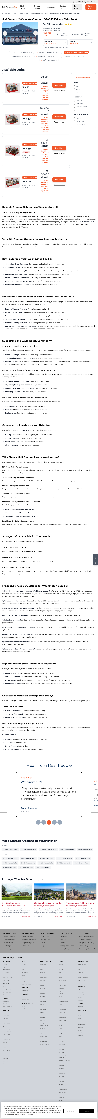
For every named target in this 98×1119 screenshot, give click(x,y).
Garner (42, 985)
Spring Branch (63, 1090)
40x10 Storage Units (28, 858)
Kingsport (80, 997)
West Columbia (82, 983)
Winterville (43, 1047)
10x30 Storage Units (10, 863)
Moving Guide (45, 940)
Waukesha (80, 1035)
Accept (87, 1111)
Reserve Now (59, 90)
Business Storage (9, 940)
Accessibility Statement (87, 949)
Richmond (80, 1006)
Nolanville (61, 1058)
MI (15, 13)
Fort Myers (6, 1004)
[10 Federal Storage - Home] (10, 7)
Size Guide (25, 946)
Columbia (24, 997)
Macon (5, 1037)
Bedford (61, 975)
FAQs (43, 943)
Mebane (42, 1017)
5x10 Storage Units (26, 868)
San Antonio (62, 1079)
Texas (61, 961)
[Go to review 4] (54, 822)
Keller (60, 1033)
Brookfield (80, 1027)
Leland (42, 1015)
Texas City (61, 1098)
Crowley (61, 993)
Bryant (5, 967)
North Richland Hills (64, 1060)
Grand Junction (7, 989)
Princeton (61, 1063)
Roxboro (42, 1028)
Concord (24, 1006)
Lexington (80, 972)
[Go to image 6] (12, 40)
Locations (63, 937)
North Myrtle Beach (83, 977)
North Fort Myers (7, 1006)
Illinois (24, 961)
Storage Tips (45, 937)
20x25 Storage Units (46, 858)
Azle (60, 972)
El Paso (61, 1004)
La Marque (62, 1039)
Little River (80, 975)
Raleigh (42, 1023)
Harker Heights (63, 1020)
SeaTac (79, 1016)
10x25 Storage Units (28, 863)
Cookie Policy (83, 946)
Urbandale (24, 981)
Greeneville (81, 992)
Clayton (42, 972)
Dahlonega (6, 1018)
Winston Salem (44, 1044)
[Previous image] (5, 33)
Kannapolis (43, 1009)
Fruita (4, 987)
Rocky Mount (44, 1025)
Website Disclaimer (85, 940)
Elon (41, 983)
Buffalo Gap (62, 980)
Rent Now (89, 7)
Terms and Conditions (86, 937)
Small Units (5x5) (27, 937)
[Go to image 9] (28, 40)
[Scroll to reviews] (68, 24)
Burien (79, 1013)
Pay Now (76, 7)
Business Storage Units (48, 850)
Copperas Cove (63, 991)
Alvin (60, 967)
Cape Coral (6, 1001)
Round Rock (62, 1071)
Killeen (60, 1036)
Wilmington (43, 1041)
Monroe (42, 1020)
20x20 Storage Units (65, 858)
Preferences (70, 1111)
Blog (42, 946)
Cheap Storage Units (29, 850)
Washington (24, 13)
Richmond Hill (7, 1045)
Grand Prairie (62, 1012)
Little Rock (6, 972)
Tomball (61, 1100)
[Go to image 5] (7, 40)
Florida (5, 998)
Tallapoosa (6, 1053)
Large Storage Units (85, 850)
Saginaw (61, 1076)
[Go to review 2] (43, 822)
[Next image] (35, 33)
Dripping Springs (63, 1001)
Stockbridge (6, 1050)
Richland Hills (62, 1068)
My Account (79, 2)
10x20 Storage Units (46, 863)
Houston (61, 1023)
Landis (42, 1012)
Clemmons (43, 975)
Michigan (25, 988)
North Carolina (45, 961)
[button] (49, 794)
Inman (79, 969)
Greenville (43, 996)
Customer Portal (46, 949)
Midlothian (62, 1052)
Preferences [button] (30, 1114)
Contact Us (63, 7)
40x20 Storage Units (10, 858)
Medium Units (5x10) (29, 940)
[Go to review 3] (49, 822)
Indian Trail (43, 1007)
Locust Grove (6, 1034)
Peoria (23, 969)
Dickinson (61, 999)
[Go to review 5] (59, 822)
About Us (63, 940)
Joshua (61, 1031)
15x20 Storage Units (83, 858)
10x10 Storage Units (81, 863)
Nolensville (80, 1000)
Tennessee (81, 987)
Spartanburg (81, 980)
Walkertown (43, 1036)
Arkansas (6, 961)
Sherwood (6, 980)
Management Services (67, 946)
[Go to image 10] (33, 40)
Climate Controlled (9, 937)
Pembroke (24, 1009)
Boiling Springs (82, 964)
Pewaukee (80, 1033)
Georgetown (62, 1009)
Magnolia (61, 1047)
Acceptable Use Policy (86, 943)
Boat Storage (7, 949)
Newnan (5, 1042)
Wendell (42, 1039)
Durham (42, 980)
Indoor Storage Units (10, 850)
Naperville (24, 967)
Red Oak (61, 1066)
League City (62, 1044)
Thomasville (43, 1031)
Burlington (43, 967)
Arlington (61, 969)
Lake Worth (62, 1041)
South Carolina (83, 961)
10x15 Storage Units (64, 863)
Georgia (6, 1010)
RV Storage (7, 946)
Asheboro (43, 964)
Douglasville (6, 1024)
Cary (41, 969)
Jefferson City (25, 1000)
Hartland (80, 1030)
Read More (26, 916)
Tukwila (80, 1021)
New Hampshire (27, 1003)
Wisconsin (81, 1025)
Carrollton (6, 1016)
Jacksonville (6, 969)
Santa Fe (61, 1082)
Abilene (61, 964)
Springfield (25, 972)
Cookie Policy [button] (47, 1112)
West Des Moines (26, 984)
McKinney (61, 1049)
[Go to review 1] (38, 822)
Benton (5, 964)
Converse (61, 988)
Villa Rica (5, 1061)
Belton (60, 977)
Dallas (4, 1021)
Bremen (5, 1013)
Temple (5, 1056)
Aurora (24, 964)
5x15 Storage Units (9, 868)
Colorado (6, 984)
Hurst (60, 1025)
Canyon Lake (62, 985)
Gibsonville (43, 988)
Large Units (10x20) (28, 943)
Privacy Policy (64, 949)
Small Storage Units (67, 850)
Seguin (61, 1084)
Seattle (79, 1018)
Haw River (43, 999)
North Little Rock (7, 977)
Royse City (62, 1074)
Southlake (61, 1087)
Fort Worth (62, 1007)
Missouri (25, 994)
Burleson (61, 983)
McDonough (6, 1040)
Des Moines (25, 979)
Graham (42, 993)
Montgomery (62, 1055)
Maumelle (6, 975)
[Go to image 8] (23, 40)
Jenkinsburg (6, 1029)
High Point (43, 1004)
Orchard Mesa (7, 992)
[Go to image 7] (17, 40)
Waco (4, 1064)
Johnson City (81, 995)
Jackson (5, 1026)
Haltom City (62, 1017)
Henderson (43, 1001)
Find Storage (23, 7)
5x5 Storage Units (43, 868)
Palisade (5, 995)
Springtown (62, 1092)
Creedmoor (43, 977)
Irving (60, 1028)
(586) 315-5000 (91, 2)
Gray (79, 989)
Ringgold (5, 1048)
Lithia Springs (7, 1032)
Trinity (42, 1033)
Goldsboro (43, 991)
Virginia (80, 1004)
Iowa (23, 976)
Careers (62, 943)
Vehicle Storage (8, 943)
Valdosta (5, 1058)
